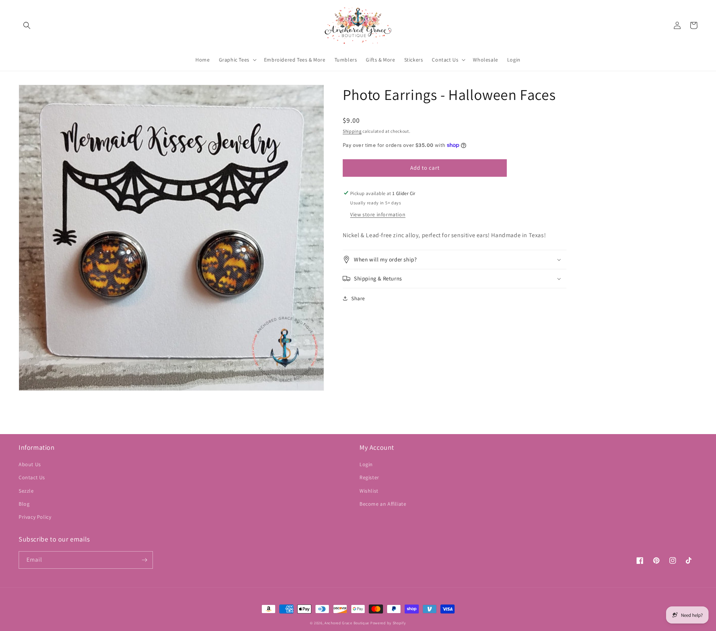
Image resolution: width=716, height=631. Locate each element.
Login (366, 464)
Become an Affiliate (382, 503)
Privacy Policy (35, 517)
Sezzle (26, 490)
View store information (377, 214)
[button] (27, 25)
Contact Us (32, 477)
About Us (30, 464)
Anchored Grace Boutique (346, 623)
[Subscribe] (144, 560)
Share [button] (358, 298)
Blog (24, 503)
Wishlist (369, 490)
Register (369, 477)
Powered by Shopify (388, 623)
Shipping (352, 131)
